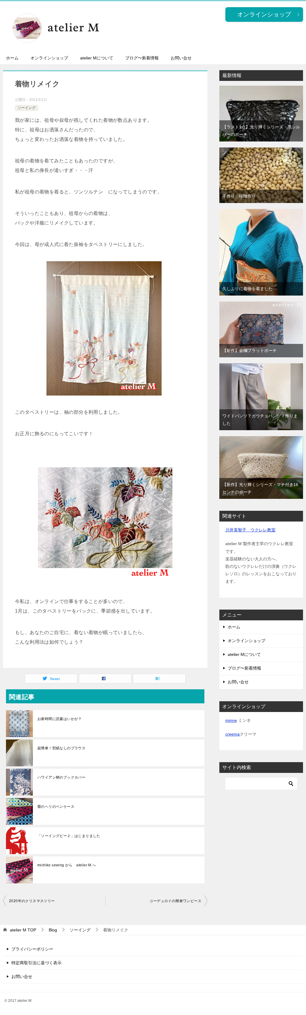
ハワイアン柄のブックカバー (61, 777)
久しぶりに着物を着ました (247, 288)
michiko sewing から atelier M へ (66, 865)
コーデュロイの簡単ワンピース (175, 901)
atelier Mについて (96, 58)
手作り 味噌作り (239, 196)
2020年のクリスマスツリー (32, 901)
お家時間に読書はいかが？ (59, 719)
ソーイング (27, 108)
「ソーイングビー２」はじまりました (68, 836)
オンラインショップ (49, 58)
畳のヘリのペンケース (55, 807)
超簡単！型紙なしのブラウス (61, 748)
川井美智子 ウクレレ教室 (250, 530)
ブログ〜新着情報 (142, 58)
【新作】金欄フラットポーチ (249, 350)
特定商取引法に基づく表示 (36, 962)
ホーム (12, 58)
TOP (23, 930)
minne (231, 720)
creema (232, 734)
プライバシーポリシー (32, 949)
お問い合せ (181, 58)
